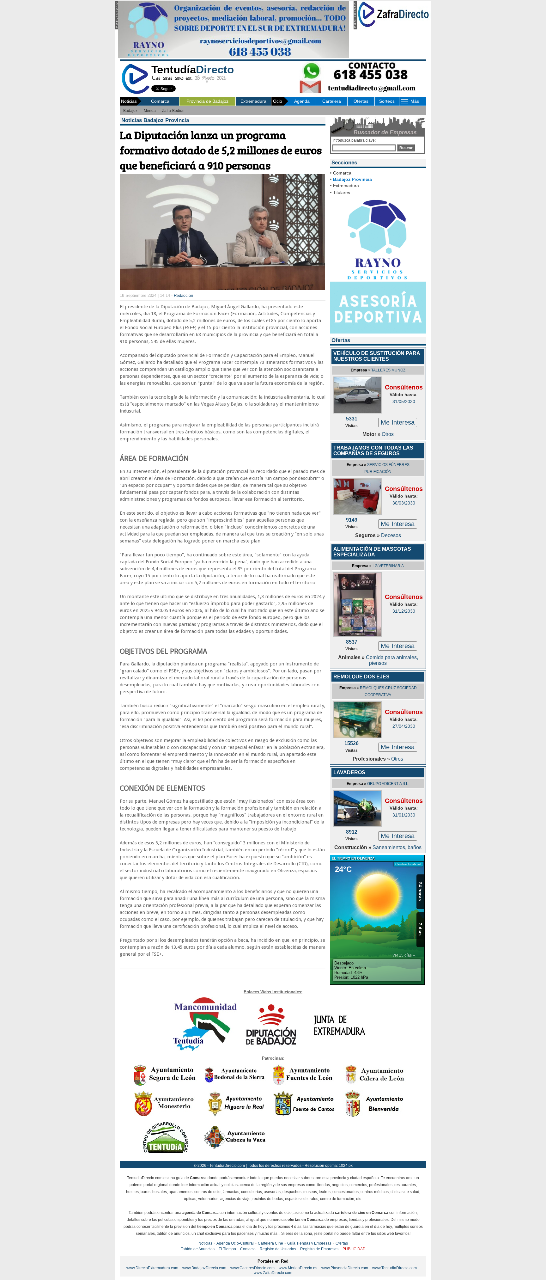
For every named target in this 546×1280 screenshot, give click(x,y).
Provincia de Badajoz (207, 101)
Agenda (302, 101)
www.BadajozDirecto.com (204, 1268)
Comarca (160, 101)
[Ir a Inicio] (135, 92)
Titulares (341, 192)
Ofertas (361, 101)
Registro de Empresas (319, 1249)
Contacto (248, 1249)
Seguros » (368, 535)
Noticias (205, 1243)
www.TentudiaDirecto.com (394, 1268)
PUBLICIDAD (354, 1249)
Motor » (372, 434)
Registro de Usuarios (278, 1249)
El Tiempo (227, 1249)
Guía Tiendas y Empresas (309, 1243)
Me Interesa (398, 422)
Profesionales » (372, 759)
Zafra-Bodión (173, 110)
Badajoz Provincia (352, 179)
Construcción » (353, 847)
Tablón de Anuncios (198, 1249)
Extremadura (253, 101)
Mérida (150, 110)
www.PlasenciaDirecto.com (344, 1268)
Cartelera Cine (270, 1243)
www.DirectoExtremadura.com (152, 1268)
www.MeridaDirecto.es (298, 1268)
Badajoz (130, 110)
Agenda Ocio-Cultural (235, 1243)
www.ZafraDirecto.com (273, 1273)
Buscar (406, 148)
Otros (388, 434)
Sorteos (387, 101)
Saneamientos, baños (397, 847)
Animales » (352, 657)
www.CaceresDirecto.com (252, 1268)
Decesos (391, 535)
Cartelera (331, 101)
